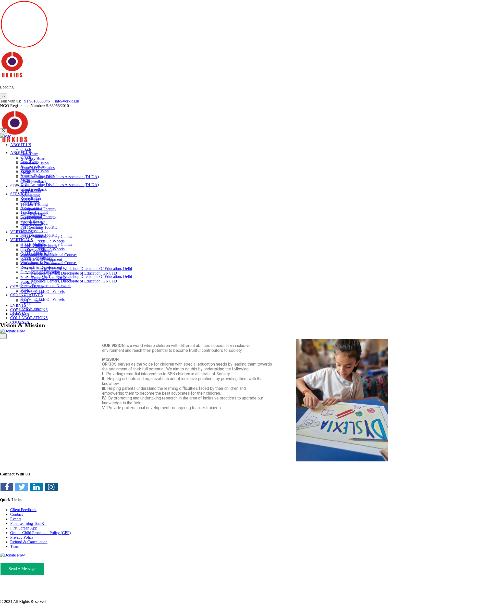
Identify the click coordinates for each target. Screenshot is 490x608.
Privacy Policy (22, 537)
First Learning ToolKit (38, 227)
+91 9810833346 (36, 101)
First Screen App (33, 230)
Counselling (30, 195)
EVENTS (18, 305)
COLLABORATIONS (29, 318)
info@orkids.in (67, 101)
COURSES (19, 314)
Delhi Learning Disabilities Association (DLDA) (59, 185)
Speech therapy (32, 213)
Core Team (29, 154)
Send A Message (22, 568)
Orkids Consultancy (36, 250)
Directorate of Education (40, 264)
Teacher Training (34, 204)
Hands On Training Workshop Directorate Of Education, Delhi (81, 276)
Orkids (25, 149)
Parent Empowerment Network (45, 285)
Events (15, 519)
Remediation (30, 190)
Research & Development (41, 259)
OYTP (25, 296)
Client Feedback (33, 181)
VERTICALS (21, 232)
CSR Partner (30, 301)
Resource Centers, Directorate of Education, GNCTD (74, 281)
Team (14, 546)
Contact (16, 514)
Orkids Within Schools (38, 245)
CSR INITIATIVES (26, 287)
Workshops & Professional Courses (48, 255)
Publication (29, 282)
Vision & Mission (34, 171)
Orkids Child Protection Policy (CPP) (40, 533)
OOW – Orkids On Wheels (42, 299)
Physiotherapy (31, 218)
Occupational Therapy (38, 209)
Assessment (29, 200)
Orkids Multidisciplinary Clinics (46, 236)
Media (25, 172)
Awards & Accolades (37, 167)
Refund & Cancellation (28, 542)
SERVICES (20, 194)
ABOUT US (20, 145)
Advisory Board (33, 158)
